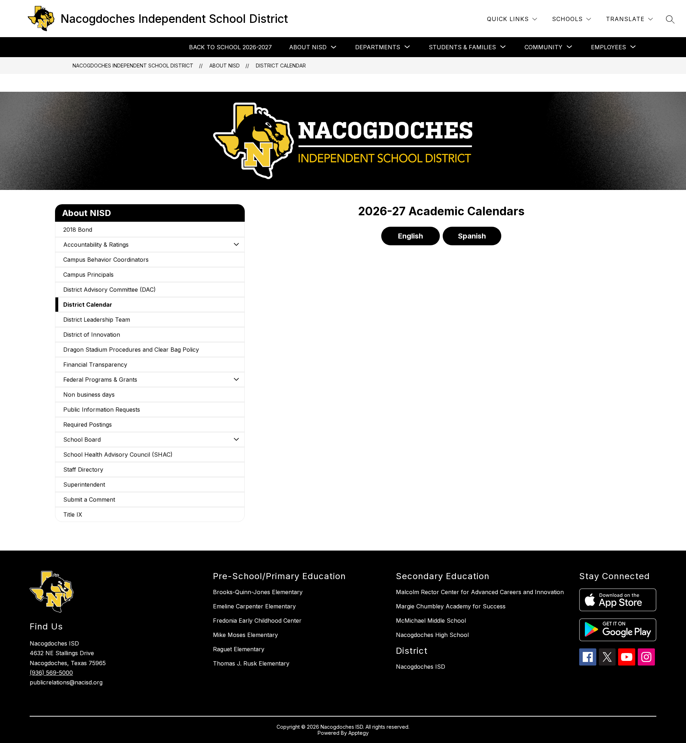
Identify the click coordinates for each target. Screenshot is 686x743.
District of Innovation (91, 334)
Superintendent (84, 484)
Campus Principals (88, 274)
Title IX (72, 514)
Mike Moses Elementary (245, 634)
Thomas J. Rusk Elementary (251, 663)
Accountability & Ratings (96, 244)
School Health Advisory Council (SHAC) (118, 454)
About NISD (308, 47)
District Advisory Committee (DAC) (109, 289)
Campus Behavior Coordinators (106, 259)
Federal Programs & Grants (100, 379)
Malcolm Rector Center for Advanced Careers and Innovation (480, 592)
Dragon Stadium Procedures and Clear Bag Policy (131, 349)
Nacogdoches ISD (420, 666)
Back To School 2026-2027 (230, 47)
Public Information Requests (101, 409)
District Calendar (281, 65)
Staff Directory (83, 469)
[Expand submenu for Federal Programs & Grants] (236, 379)
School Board (82, 439)
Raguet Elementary (238, 649)
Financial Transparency (95, 364)
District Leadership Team (96, 319)
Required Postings (87, 424)
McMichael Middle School (431, 620)
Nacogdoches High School (432, 634)
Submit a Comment (89, 499)
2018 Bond (77, 229)
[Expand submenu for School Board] (236, 439)
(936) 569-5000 (51, 672)
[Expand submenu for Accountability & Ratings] (236, 244)
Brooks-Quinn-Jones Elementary (258, 592)
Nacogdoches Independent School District (133, 65)
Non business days (89, 394)
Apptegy (358, 733)
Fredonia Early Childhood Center (257, 620)
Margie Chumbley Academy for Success (451, 606)
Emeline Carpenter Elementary (254, 606)
